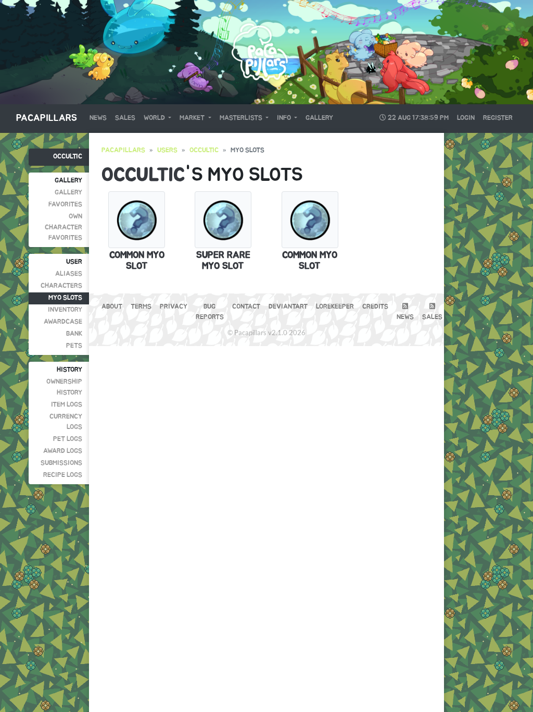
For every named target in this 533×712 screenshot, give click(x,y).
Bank (74, 333)
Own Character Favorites (63, 227)
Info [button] (285, 118)
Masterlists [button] (242, 118)
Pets (74, 345)
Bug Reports (210, 312)
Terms (141, 306)
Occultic (67, 156)
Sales (125, 118)
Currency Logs (65, 422)
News (98, 118)
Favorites (65, 204)
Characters (61, 286)
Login (466, 118)
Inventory (65, 309)
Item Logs (66, 404)
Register (498, 118)
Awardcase (63, 321)
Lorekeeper (335, 306)
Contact (246, 306)
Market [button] (193, 118)
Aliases (68, 274)
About (111, 306)
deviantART (288, 306)
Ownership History (64, 387)
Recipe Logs (62, 475)
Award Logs (62, 451)
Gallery (319, 118)
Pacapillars (46, 118)
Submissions (61, 463)
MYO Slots (65, 297)
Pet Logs (67, 439)
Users (167, 150)
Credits (375, 306)
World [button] (155, 118)
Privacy (173, 306)
